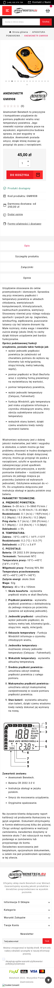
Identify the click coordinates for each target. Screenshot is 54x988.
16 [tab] (27, 84)
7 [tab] (24, 81)
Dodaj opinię (15, 214)
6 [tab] (21, 81)
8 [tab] (27, 81)
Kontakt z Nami (41, 2)
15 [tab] (48, 81)
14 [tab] (45, 81)
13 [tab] (42, 81)
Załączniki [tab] (27, 267)
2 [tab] (9, 81)
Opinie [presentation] (27, 277)
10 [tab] (33, 81)
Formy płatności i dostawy (24, 223)
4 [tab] (15, 81)
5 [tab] (18, 81)
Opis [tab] (27, 245)
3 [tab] (12, 81)
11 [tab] (36, 81)
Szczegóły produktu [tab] (27, 256)
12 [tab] (39, 81)
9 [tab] (30, 81)
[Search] (42, 19)
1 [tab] (6, 81)
